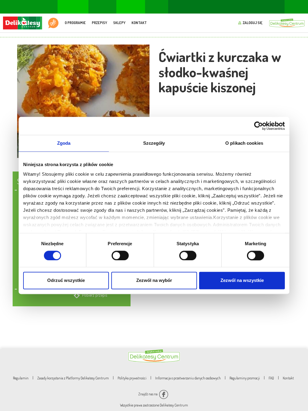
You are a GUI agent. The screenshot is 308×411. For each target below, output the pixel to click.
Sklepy (119, 22)
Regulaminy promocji (244, 378)
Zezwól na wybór (154, 280)
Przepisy (99, 22)
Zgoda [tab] (64, 143)
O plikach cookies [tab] (244, 143)
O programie (75, 22)
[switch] (120, 255)
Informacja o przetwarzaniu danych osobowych (188, 378)
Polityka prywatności (132, 378)
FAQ (271, 378)
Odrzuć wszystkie (66, 280)
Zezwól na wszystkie (242, 280)
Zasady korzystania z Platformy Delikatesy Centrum (73, 378)
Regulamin (21, 378)
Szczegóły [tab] (154, 143)
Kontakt (139, 22)
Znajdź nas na (148, 394)
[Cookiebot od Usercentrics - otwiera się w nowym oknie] (258, 125)
